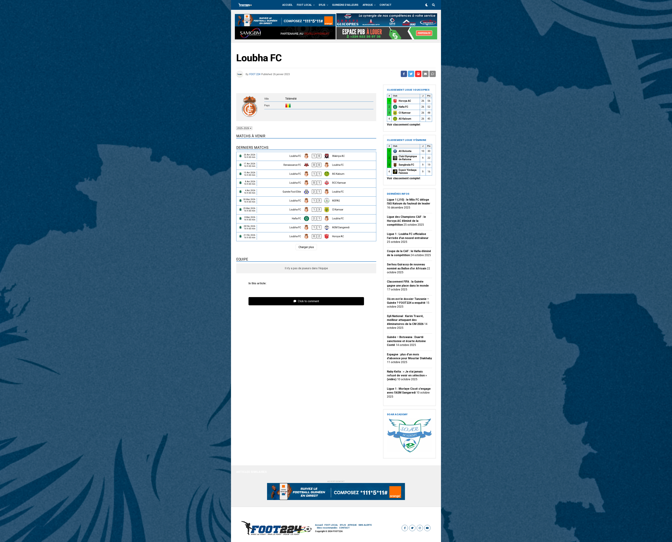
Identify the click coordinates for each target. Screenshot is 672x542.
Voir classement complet (403, 124)
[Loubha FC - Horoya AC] (306, 236)
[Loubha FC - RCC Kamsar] (306, 183)
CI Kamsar (405, 112)
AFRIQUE (368, 5)
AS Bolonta (405, 151)
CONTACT (385, 5)
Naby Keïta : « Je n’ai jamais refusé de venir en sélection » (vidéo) (407, 375)
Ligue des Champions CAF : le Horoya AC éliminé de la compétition (406, 220)
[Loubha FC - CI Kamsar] (306, 210)
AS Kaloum (405, 118)
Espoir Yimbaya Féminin (407, 172)
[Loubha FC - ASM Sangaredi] (306, 227)
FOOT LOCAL (304, 5)
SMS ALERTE (365, 525)
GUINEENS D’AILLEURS (345, 5)
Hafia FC (403, 106)
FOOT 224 (254, 74)
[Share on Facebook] (404, 74)
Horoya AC (405, 100)
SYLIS (322, 5)
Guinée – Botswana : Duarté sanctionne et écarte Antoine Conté (406, 341)
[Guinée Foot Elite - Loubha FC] (306, 192)
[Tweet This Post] (411, 74)
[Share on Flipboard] (418, 74)
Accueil (287, 5)
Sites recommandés (327, 528)
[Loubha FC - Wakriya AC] (306, 156)
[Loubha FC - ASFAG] (306, 201)
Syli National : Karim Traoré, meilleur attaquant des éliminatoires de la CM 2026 (405, 320)
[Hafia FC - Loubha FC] (306, 218)
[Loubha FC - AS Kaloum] (306, 174)
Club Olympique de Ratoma (408, 158)
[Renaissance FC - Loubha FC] (306, 165)
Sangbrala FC (406, 164)
